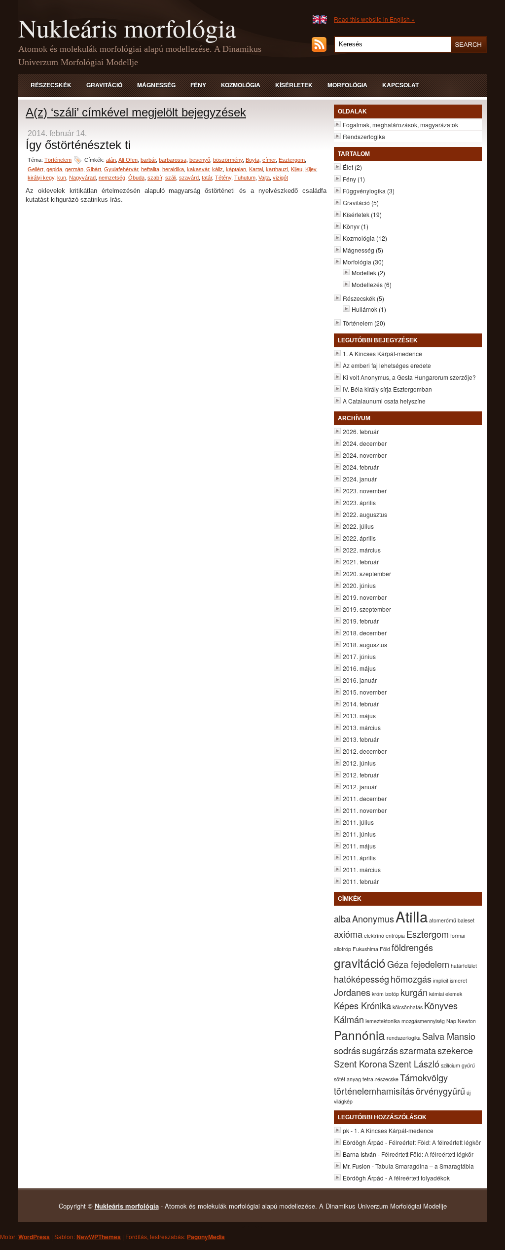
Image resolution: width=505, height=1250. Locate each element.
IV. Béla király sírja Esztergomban (387, 389)
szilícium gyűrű (458, 1065)
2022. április (359, 538)
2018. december (365, 632)
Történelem (58, 160)
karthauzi (277, 169)
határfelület (464, 965)
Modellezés (367, 284)
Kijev (310, 169)
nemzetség (112, 178)
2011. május (359, 846)
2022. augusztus (365, 514)
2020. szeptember (367, 573)
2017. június (359, 656)
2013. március (362, 727)
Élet (348, 167)
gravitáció (360, 962)
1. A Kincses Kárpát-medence (382, 353)
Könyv (351, 226)
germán (74, 169)
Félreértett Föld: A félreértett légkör (435, 1142)
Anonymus (373, 918)
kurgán (414, 992)
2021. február (361, 561)
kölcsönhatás (408, 1007)
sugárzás (380, 1050)
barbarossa (172, 160)
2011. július (358, 822)
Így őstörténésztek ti (78, 144)
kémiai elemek (445, 993)
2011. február (361, 881)
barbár (148, 160)
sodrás (347, 1050)
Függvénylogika (364, 190)
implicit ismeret (450, 980)
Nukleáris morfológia (127, 27)
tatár (207, 178)
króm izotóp (385, 993)
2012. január (360, 786)
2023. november (365, 490)
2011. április (359, 857)
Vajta (264, 178)
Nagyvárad (82, 178)
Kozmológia (240, 84)
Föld (385, 949)
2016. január (360, 680)
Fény (198, 84)
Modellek (364, 272)
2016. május (359, 668)
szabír (154, 178)
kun (61, 178)
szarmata (417, 1050)
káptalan (236, 169)
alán (111, 160)
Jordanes (352, 992)
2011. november (365, 810)
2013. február (361, 739)
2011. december (365, 798)
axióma (348, 933)
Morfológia (347, 84)
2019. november (365, 597)
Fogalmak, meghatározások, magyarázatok (400, 124)
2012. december (365, 751)
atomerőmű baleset (451, 920)
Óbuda (136, 178)
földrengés (412, 947)
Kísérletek (294, 84)
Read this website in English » (374, 19)
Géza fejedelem (418, 963)
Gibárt (93, 169)
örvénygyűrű (440, 1090)
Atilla (412, 916)
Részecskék (51, 84)
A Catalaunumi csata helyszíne (384, 401)
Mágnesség (156, 84)
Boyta (252, 160)
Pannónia (359, 1034)
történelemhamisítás (374, 1090)
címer (269, 160)
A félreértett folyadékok (419, 1178)
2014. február (361, 703)
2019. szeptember (367, 609)
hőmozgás (411, 978)
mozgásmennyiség (423, 1021)
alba (342, 918)
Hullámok (364, 309)
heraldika (173, 169)
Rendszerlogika (364, 136)
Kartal (256, 169)
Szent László (414, 1063)
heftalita (150, 169)
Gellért (35, 169)
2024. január (360, 479)
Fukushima (365, 949)
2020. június (359, 585)
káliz (217, 169)
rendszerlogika (404, 1037)
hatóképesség (361, 978)
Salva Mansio (448, 1035)
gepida (54, 169)
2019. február (361, 621)
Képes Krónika (362, 1005)
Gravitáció (104, 84)
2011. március (362, 869)
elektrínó (374, 935)
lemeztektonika (382, 1021)
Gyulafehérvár (121, 169)
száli (170, 178)
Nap (451, 1021)
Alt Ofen (128, 160)
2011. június (359, 834)
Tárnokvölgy (424, 1077)
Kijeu (296, 169)
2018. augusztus (365, 644)
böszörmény (228, 160)
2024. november (365, 455)
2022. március (362, 550)
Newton (467, 1021)
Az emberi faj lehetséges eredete (387, 365)
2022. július (358, 526)
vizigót (280, 178)
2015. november (365, 692)
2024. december (365, 443)
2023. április (359, 502)
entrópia (395, 935)
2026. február (361, 431)
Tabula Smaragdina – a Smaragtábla (424, 1166)
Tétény (223, 178)
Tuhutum (244, 178)
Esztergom (292, 160)
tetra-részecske (380, 1079)
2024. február (361, 467)
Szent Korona (360, 1063)
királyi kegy (41, 178)
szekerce (455, 1050)
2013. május (359, 715)
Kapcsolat (400, 84)
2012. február (361, 775)
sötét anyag (347, 1079)
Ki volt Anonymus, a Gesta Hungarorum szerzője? (409, 377)
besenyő (199, 160)
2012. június (359, 763)
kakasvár (198, 169)
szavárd (189, 178)
